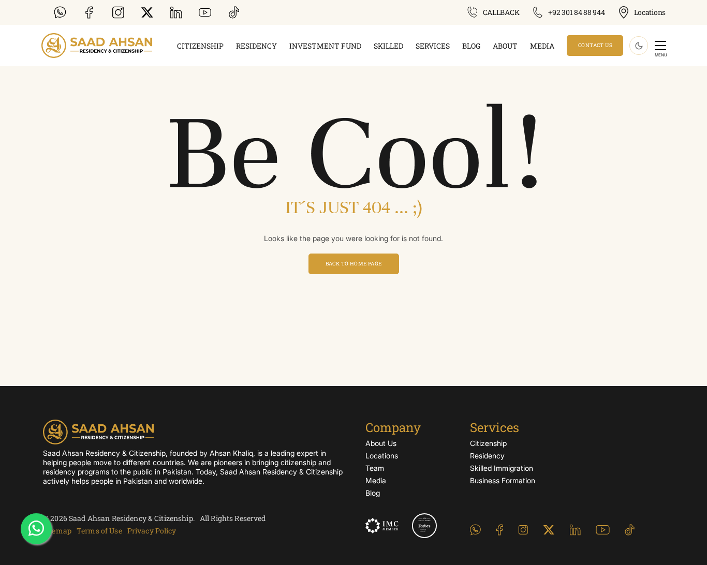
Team (374, 468)
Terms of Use (99, 531)
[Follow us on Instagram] (120, 12)
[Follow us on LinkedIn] (178, 12)
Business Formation (502, 480)
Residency (256, 46)
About (505, 46)
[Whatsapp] (36, 528)
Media (542, 46)
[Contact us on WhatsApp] (62, 12)
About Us (380, 443)
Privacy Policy (151, 531)
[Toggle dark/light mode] (638, 45)
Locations (381, 455)
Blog (471, 46)
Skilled (388, 46)
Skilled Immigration (501, 468)
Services (433, 46)
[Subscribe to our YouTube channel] (207, 12)
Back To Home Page (354, 263)
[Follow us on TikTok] (236, 12)
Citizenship (200, 46)
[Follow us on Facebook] (91, 12)
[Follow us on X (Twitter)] (149, 12)
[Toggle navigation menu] (660, 45)
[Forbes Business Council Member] (424, 525)
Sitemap (57, 531)
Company (393, 427)
